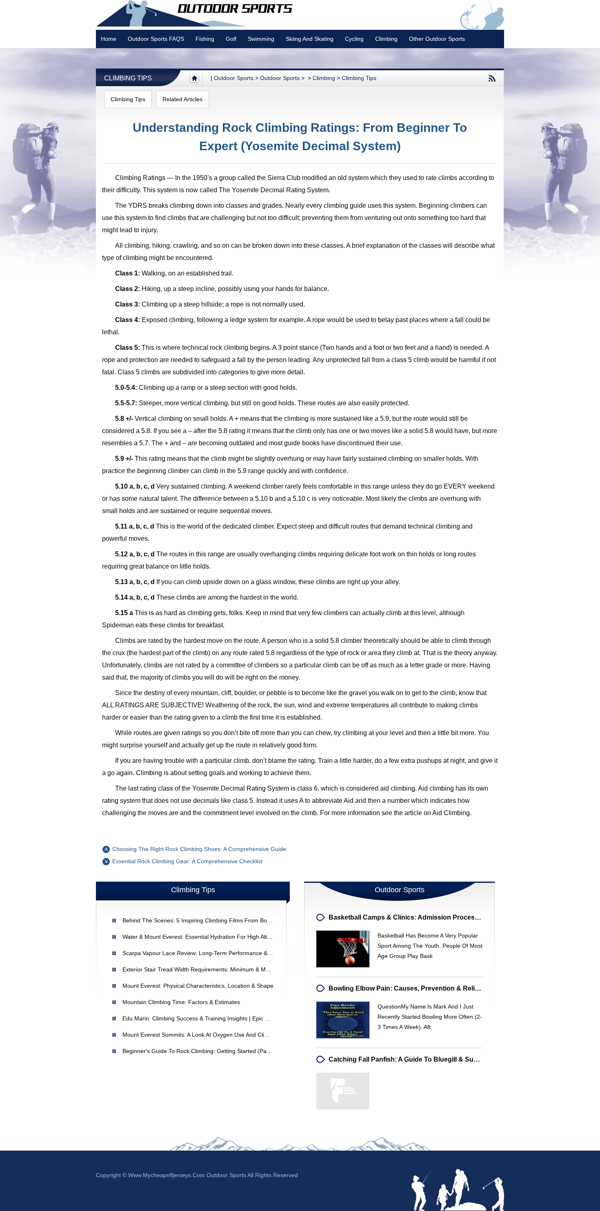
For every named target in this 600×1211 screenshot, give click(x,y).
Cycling (354, 39)
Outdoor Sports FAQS (156, 39)
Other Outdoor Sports (437, 39)
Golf (231, 39)
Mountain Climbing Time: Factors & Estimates (181, 1002)
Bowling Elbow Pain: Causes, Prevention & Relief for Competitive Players (442, 988)
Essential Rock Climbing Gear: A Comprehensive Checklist (187, 861)
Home (108, 39)
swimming (261, 39)
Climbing (386, 39)
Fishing (205, 39)
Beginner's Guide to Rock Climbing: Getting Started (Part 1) (199, 1051)
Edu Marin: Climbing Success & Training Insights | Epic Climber (203, 1018)
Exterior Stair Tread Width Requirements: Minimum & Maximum (204, 969)
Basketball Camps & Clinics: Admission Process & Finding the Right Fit (440, 917)
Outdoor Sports (280, 78)
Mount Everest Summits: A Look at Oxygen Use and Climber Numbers (212, 1034)
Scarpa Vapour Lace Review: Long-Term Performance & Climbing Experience (222, 953)
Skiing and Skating (309, 39)
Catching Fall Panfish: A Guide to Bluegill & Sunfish (409, 1059)
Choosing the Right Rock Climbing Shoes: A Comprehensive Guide (199, 849)
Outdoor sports (233, 78)
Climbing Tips (128, 78)
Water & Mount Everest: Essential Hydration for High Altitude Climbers (213, 936)
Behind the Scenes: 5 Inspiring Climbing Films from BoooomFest (207, 920)
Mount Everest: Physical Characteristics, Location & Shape (197, 985)
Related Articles (182, 99)
